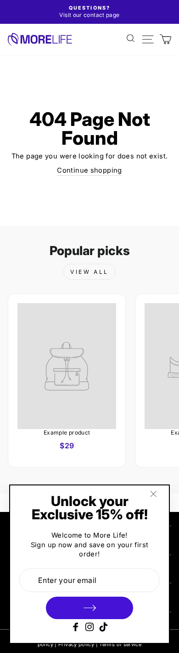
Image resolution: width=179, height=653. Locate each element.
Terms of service (120, 644)
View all (89, 271)
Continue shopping (89, 170)
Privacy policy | (78, 644)
